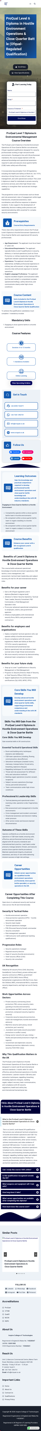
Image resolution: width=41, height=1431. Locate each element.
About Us (8, 1389)
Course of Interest (15, 109)
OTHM (7, 1311)
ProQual (8, 1308)
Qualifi (7, 1314)
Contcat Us (9, 1393)
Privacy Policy (10, 1399)
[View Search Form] (34, 3)
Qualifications (10, 1396)
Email (10, 99)
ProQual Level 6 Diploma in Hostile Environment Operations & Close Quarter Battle (20, 1264)
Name (10, 90)
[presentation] (20, 1247)
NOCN (7, 1318)
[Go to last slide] (5, 1254)
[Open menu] (30, 3)
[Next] (35, 1254)
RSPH (7, 1321)
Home (7, 1386)
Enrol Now (22, 118)
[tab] (16, 1273)
